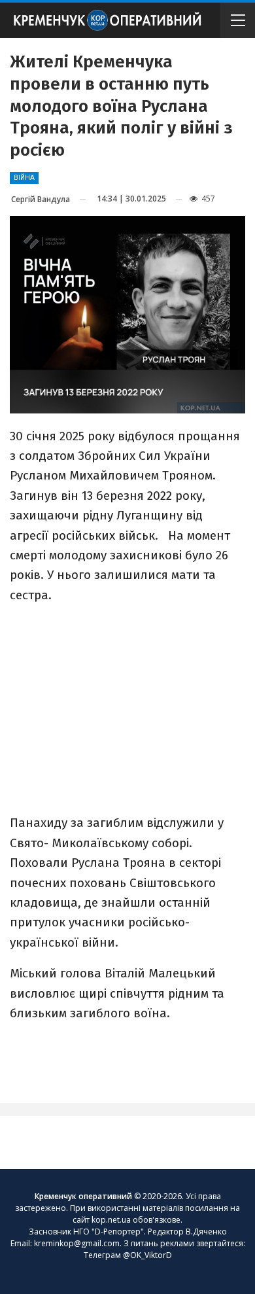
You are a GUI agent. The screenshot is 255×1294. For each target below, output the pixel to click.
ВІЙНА (24, 177)
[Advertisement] (127, 707)
